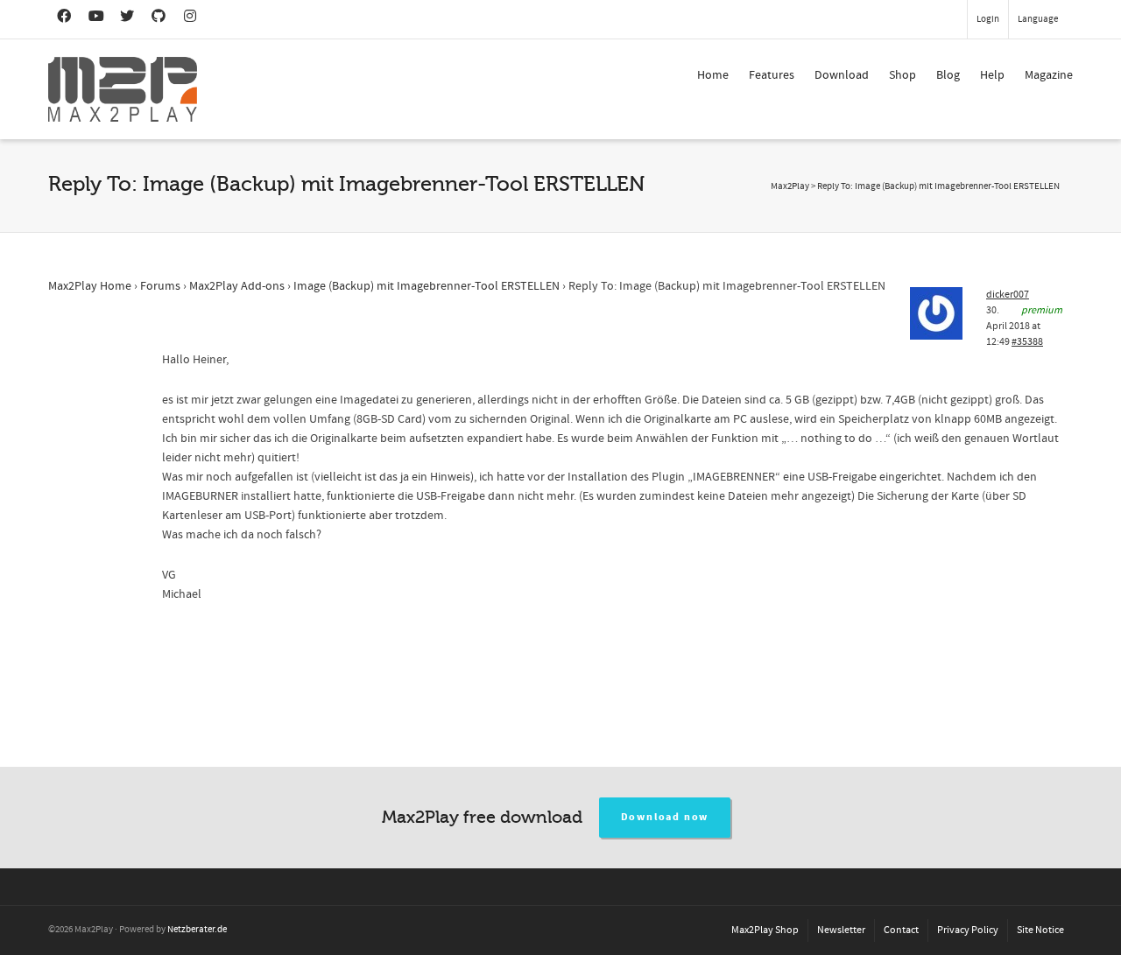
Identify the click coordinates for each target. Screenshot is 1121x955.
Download (841, 75)
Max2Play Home (89, 286)
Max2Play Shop (765, 930)
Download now (665, 817)
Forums (160, 286)
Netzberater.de (197, 929)
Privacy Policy (967, 930)
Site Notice (1040, 930)
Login (987, 19)
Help (992, 75)
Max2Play (790, 186)
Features (771, 75)
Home (713, 75)
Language (1038, 19)
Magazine (1049, 75)
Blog (948, 75)
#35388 (1027, 341)
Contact (901, 930)
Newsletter (841, 930)
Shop (902, 75)
